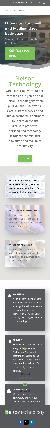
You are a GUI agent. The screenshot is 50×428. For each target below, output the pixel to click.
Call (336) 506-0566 (19, 53)
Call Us (25, 159)
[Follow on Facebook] (20, 422)
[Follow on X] (26, 422)
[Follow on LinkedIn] (32, 422)
